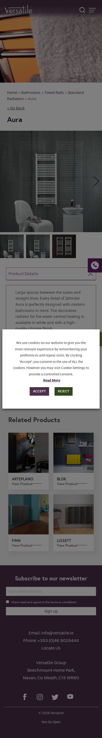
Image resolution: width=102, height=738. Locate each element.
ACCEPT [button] (39, 391)
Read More (51, 380)
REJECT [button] (63, 391)
